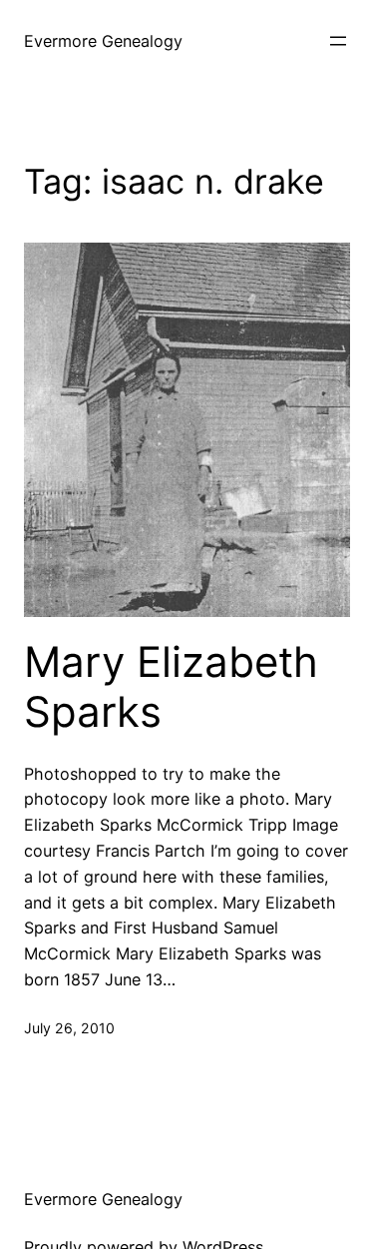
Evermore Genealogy (103, 41)
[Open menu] (338, 41)
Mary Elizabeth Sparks (171, 687)
